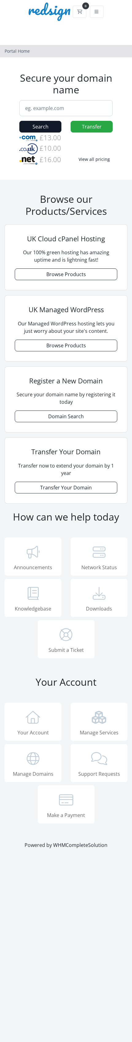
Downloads (99, 608)
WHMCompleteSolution (80, 845)
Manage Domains (33, 773)
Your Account (33, 732)
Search (41, 126)
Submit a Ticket (66, 650)
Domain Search (66, 416)
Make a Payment (66, 815)
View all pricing (94, 159)
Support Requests (99, 773)
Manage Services (99, 732)
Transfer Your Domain (66, 487)
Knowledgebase (33, 608)
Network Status (99, 567)
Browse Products (66, 274)
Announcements (33, 567)
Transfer (92, 126)
